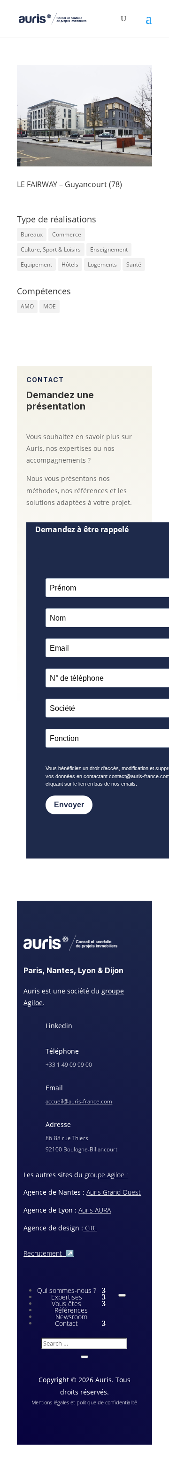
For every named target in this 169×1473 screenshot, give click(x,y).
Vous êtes (66, 1303)
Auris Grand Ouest (113, 1192)
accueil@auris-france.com (79, 1101)
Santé (133, 264)
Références (71, 1310)
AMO (27, 306)
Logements (102, 264)
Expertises (66, 1296)
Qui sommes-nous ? (66, 1290)
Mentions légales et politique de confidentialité (84, 1402)
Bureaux (32, 234)
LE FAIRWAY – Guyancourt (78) (69, 184)
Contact (66, 1323)
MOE (49, 306)
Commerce (66, 234)
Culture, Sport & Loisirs (51, 249)
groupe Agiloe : (106, 1174)
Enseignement (109, 249)
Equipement (36, 264)
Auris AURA (94, 1209)
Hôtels (69, 264)
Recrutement (42, 1253)
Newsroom (71, 1316)
